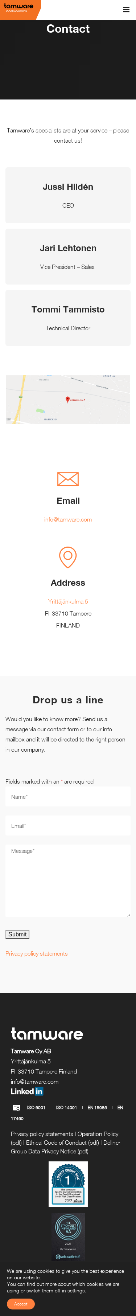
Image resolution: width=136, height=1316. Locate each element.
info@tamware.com (68, 519)
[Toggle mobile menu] (127, 9)
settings (76, 1290)
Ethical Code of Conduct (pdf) (62, 1142)
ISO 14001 (66, 1107)
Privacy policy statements (36, 953)
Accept (21, 1304)
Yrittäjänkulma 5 (68, 601)
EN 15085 (97, 1107)
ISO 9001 (36, 1107)
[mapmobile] (68, 380)
